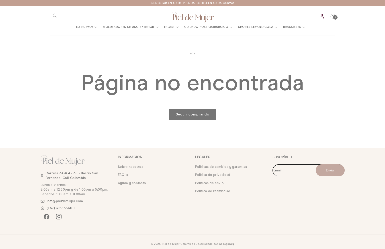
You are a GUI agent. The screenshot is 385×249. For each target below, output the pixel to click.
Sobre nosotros (130, 167)
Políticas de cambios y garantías (221, 167)
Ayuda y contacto (132, 183)
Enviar (335, 170)
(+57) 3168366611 (61, 208)
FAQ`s (123, 175)
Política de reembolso (212, 191)
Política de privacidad (212, 175)
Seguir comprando (192, 114)
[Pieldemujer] (192, 17)
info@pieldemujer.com (65, 201)
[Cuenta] (322, 16)
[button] (55, 16)
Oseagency (226, 243)
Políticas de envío (209, 183)
